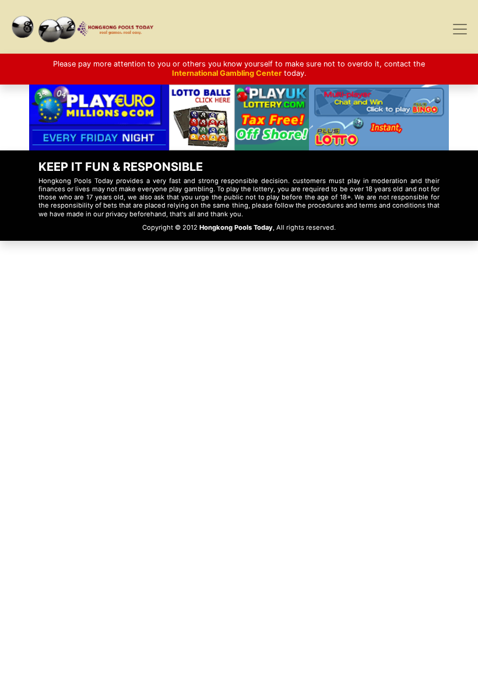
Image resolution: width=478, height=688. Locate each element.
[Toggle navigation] (460, 29)
